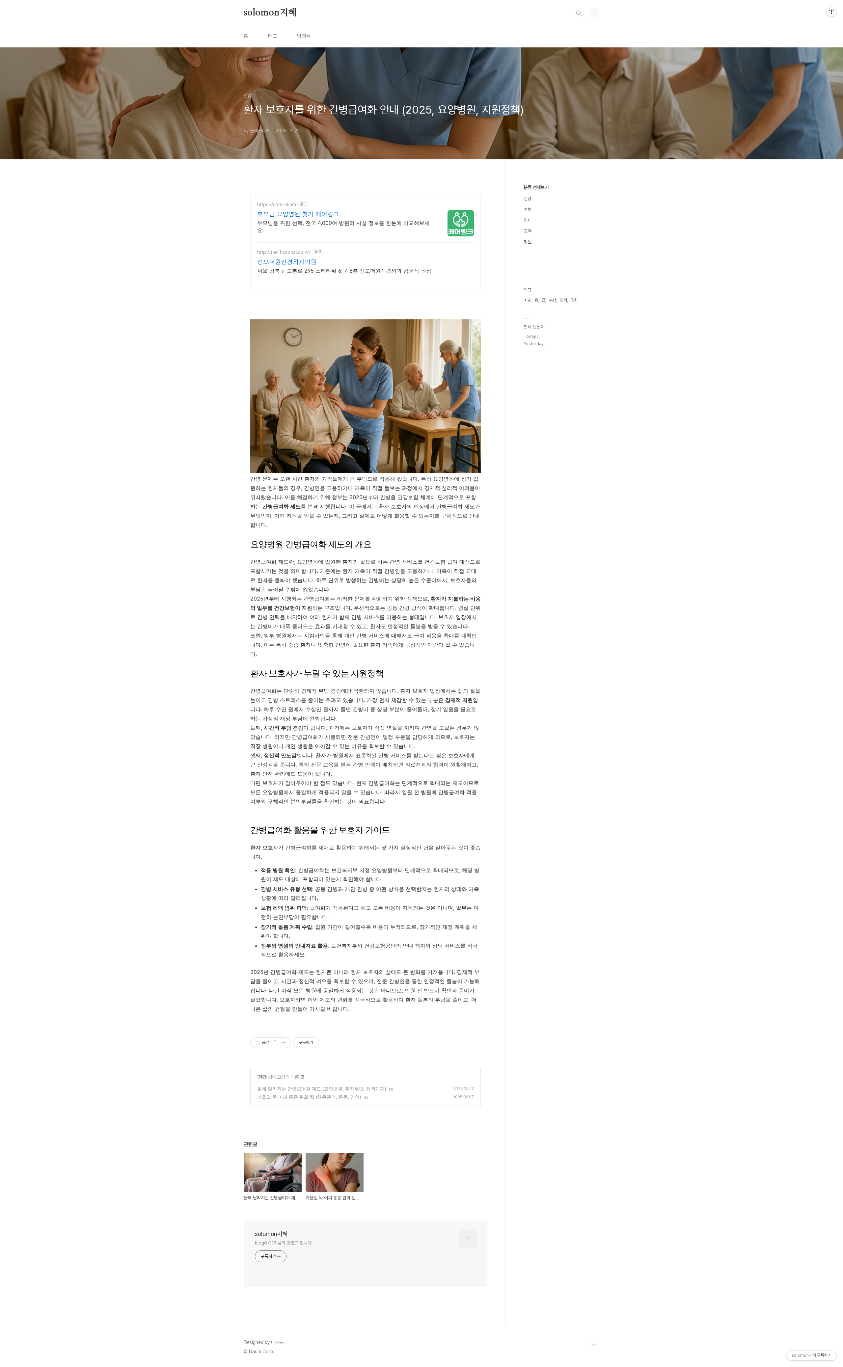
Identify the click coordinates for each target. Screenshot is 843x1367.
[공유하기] (275, 1043)
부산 (552, 300)
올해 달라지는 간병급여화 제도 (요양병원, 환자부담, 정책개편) (321, 1088)
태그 (272, 36)
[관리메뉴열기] (831, 11)
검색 (579, 13)
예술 (527, 300)
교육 (527, 231)
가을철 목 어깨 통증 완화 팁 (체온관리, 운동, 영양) (309, 1097)
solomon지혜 (270, 12)
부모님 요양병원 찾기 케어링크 (298, 213)
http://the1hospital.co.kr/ (284, 252)
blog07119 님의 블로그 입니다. (284, 1243)
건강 (262, 1077)
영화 (574, 300)
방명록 (304, 36)
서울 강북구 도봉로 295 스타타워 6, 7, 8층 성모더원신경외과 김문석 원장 (344, 270)
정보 (527, 242)
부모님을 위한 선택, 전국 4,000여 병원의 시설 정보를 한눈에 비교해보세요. (343, 226)
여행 (527, 209)
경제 (527, 220)
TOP (594, 1345)
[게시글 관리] (283, 1043)
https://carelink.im (276, 204)
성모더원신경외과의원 (286, 261)
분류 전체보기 (536, 187)
